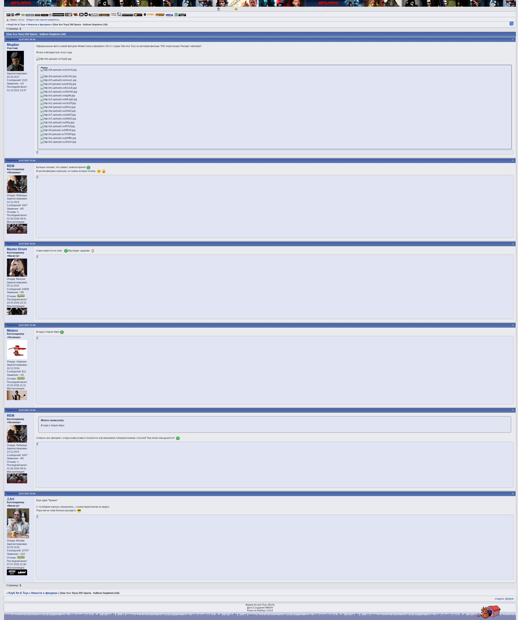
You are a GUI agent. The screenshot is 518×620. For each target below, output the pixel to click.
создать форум (504, 598)
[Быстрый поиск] (511, 23)
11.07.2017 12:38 (27, 325)
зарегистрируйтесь (49, 19)
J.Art (10, 499)
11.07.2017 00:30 (27, 39)
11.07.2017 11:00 (27, 244)
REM (10, 166)
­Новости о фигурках (39, 24)
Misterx (12, 330)
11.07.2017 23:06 (27, 493)
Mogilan (13, 44)
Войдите (30, 19)
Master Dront (17, 249)
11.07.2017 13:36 (27, 410)
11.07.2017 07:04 (27, 160)
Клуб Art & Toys (16, 24)
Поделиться (12, 39)
